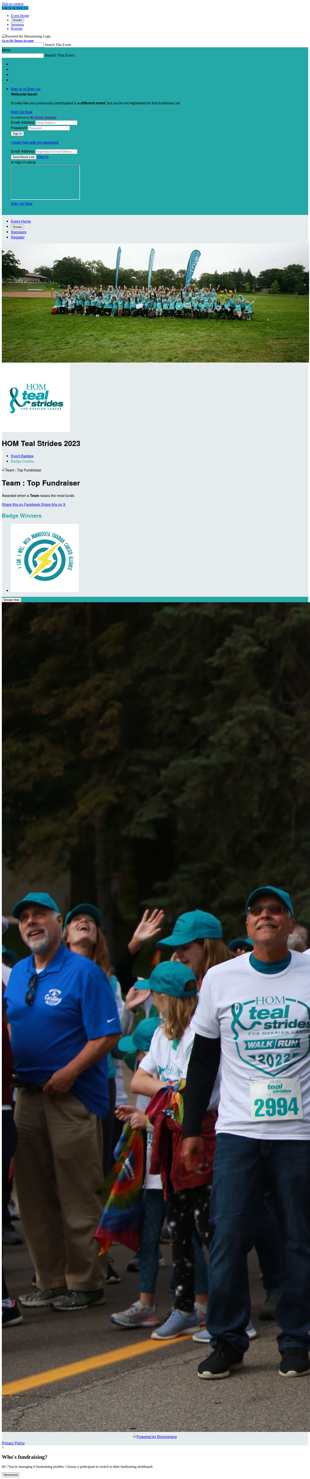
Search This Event (58, 45)
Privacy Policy (13, 1443)
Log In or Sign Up (15, 8)
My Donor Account (43, 117)
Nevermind (11, 1474)
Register (17, 28)
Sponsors (17, 24)
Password (19, 127)
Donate (17, 20)
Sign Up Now (21, 111)
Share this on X (53, 504)
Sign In (43, 156)
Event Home (20, 16)
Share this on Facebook (21, 504)
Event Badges (22, 456)
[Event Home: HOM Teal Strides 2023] (36, 430)
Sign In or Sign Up (25, 88)
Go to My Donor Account (18, 40)
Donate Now (12, 600)
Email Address (22, 122)
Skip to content (12, 4)
